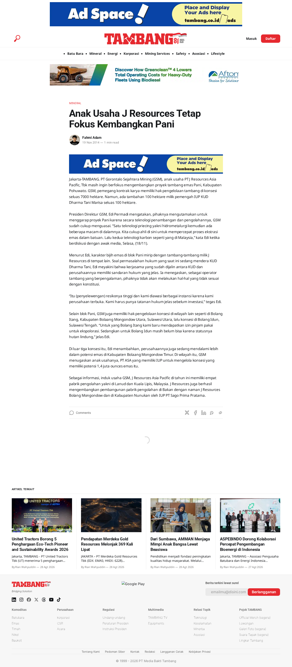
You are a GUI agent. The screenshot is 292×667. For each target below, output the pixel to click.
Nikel (15, 634)
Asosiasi (198, 53)
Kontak (134, 651)
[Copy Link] (220, 412)
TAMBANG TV (157, 617)
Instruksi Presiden (115, 629)
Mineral (95, 53)
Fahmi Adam (92, 138)
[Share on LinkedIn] (203, 412)
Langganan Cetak (171, 651)
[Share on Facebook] (195, 412)
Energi (113, 53)
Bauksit (17, 640)
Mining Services (157, 53)
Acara (61, 629)
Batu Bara (75, 53)
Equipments (156, 623)
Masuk (251, 38)
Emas (15, 623)
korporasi (63, 617)
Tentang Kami (91, 651)
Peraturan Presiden (116, 623)
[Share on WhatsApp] (212, 412)
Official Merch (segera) (254, 617)
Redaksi (150, 651)
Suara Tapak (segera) (253, 634)
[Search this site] (17, 38)
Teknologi (200, 617)
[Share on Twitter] (187, 412)
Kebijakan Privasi (200, 651)
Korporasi (131, 53)
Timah (16, 629)
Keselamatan (202, 623)
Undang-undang (114, 617)
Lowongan (246, 623)
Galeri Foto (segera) (252, 629)
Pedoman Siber (115, 651)
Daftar (270, 38)
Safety (181, 53)
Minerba (199, 629)
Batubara (18, 617)
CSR (60, 623)
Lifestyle (218, 53)
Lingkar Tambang (251, 640)
